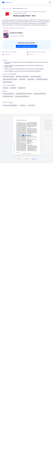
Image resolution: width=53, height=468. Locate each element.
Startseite (4, 8)
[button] (50, 2)
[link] (7, 2)
